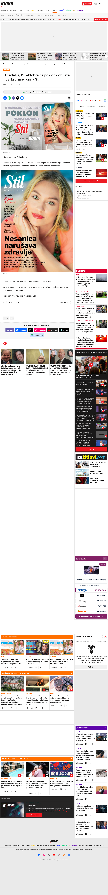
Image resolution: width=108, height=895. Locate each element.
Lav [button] (95, 641)
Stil (12, 318)
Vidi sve (91, 449)
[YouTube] (91, 100)
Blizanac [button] (86, 641)
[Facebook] (78, 100)
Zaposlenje (88, 849)
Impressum (34, 849)
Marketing (19, 849)
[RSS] (100, 100)
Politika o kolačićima (45, 849)
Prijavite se (35, 815)
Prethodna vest (13, 302)
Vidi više (91, 667)
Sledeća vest (62, 302)
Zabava (14, 64)
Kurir (6, 318)
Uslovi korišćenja (77, 849)
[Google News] (105, 100)
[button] (5, 98)
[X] (87, 100)
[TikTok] (96, 100)
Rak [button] (91, 641)
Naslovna (6, 64)
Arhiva (55, 849)
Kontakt (26, 849)
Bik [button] (81, 641)
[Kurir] (7, 4)
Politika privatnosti (65, 849)
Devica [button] (99, 641)
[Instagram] (82, 100)
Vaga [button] (105, 641)
